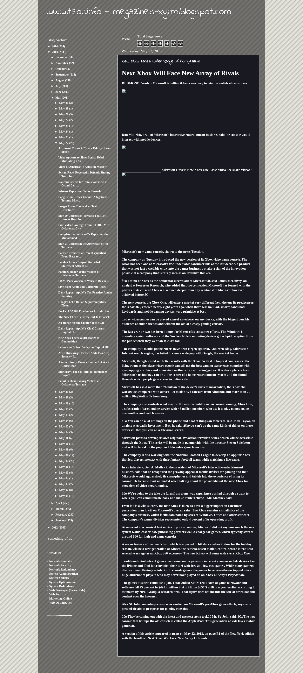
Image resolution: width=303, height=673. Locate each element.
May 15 (64, 415)
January (61, 520)
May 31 (64, 102)
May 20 (64, 397)
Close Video (217, 170)
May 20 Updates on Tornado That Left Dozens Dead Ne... (82, 217)
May (58, 97)
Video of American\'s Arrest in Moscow (82, 166)
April (59, 503)
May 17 (64, 409)
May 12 (64, 432)
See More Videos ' (239, 170)
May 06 (64, 466)
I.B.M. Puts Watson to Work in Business (83, 281)
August (60, 80)
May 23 (64, 137)
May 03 (64, 484)
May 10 (64, 443)
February (61, 514)
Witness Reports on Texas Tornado (79, 191)
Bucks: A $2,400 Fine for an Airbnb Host (83, 311)
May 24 (64, 131)
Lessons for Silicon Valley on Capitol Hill (83, 347)
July (58, 86)
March (60, 508)
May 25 (64, 125)
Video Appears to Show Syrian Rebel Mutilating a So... (81, 159)
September (62, 74)
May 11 (64, 438)
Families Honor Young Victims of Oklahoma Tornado (79, 273)
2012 (55, 527)
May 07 (64, 461)
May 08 (64, 455)
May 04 (64, 478)
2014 (55, 46)
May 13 (64, 426)
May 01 (64, 495)
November (62, 63)
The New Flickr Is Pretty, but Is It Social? (84, 317)
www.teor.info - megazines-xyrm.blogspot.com (138, 12)
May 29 (64, 108)
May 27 (64, 120)
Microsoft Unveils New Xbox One (185, 170)
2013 (55, 52)
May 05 (64, 472)
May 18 (64, 403)
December (62, 57)
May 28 (64, 114)
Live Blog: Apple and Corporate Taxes (82, 286)
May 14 (64, 420)
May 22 (64, 143)
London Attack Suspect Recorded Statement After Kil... (79, 264)
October (60, 68)
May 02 (64, 489)
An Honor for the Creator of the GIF (81, 322)
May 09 (64, 449)
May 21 (64, 391)
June (58, 91)
